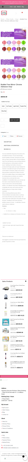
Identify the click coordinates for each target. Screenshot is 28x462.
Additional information (11, 145)
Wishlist (19, 6)
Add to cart (14, 120)
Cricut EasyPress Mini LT (16, 293)
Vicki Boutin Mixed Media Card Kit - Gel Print (17, 337)
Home (11, 6)
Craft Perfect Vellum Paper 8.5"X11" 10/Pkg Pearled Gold (17, 345)
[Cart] (21, 13)
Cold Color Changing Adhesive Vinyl (4, 264)
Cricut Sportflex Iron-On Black (17, 353)
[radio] (3, 106)
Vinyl (16, 19)
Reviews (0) (7, 149)
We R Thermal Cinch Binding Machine (17, 320)
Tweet (5, 136)
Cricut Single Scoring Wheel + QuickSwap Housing (17, 311)
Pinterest (20, 136)
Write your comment (7, 89)
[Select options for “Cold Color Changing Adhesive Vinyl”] (4, 271)
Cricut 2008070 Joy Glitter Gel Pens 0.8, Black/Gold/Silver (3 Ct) (17, 363)
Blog (23, 6)
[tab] (7, 141)
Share (12, 136)
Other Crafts (9, 19)
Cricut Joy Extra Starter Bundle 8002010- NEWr (17, 328)
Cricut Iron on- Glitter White (17, 302)
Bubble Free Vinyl (5, 101)
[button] (3, 6)
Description (7, 142)
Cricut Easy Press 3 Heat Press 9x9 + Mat (17, 286)
